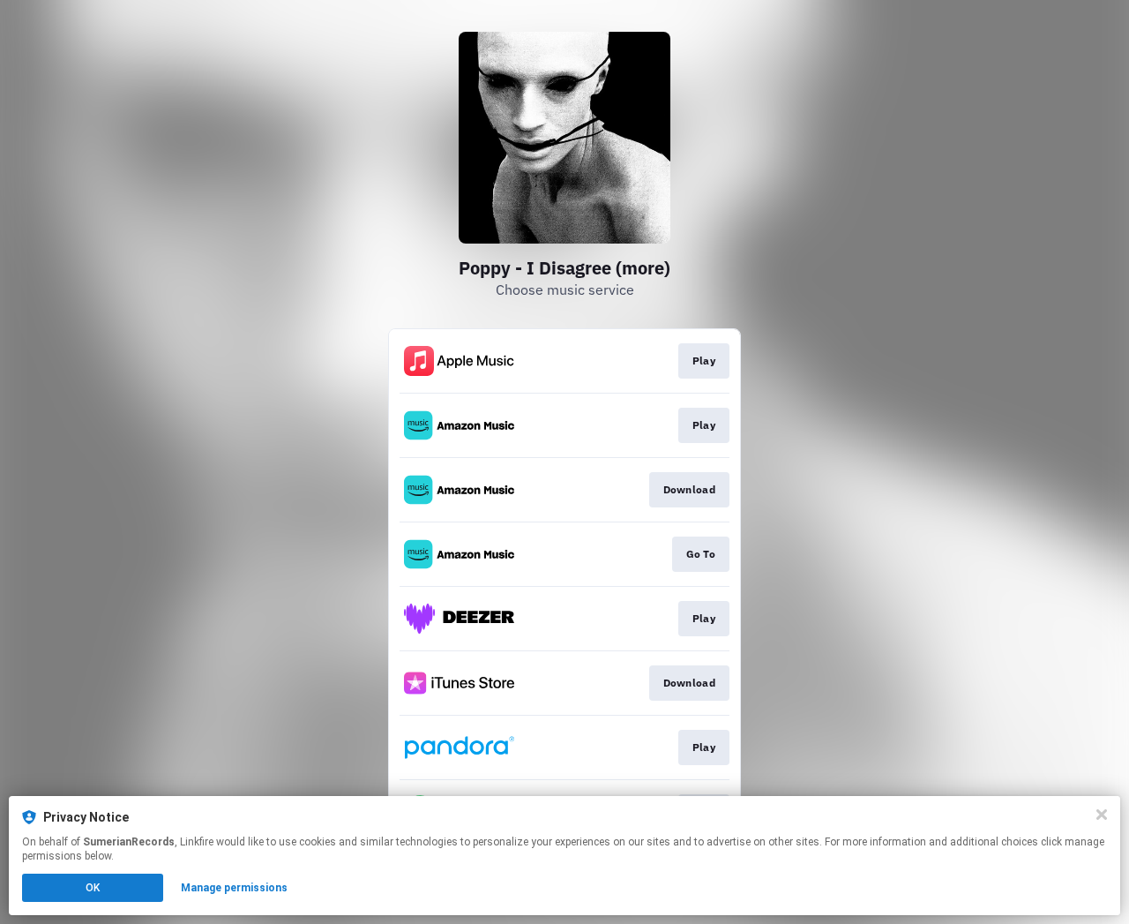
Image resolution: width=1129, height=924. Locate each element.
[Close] (1102, 814)
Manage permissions (234, 888)
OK (93, 888)
